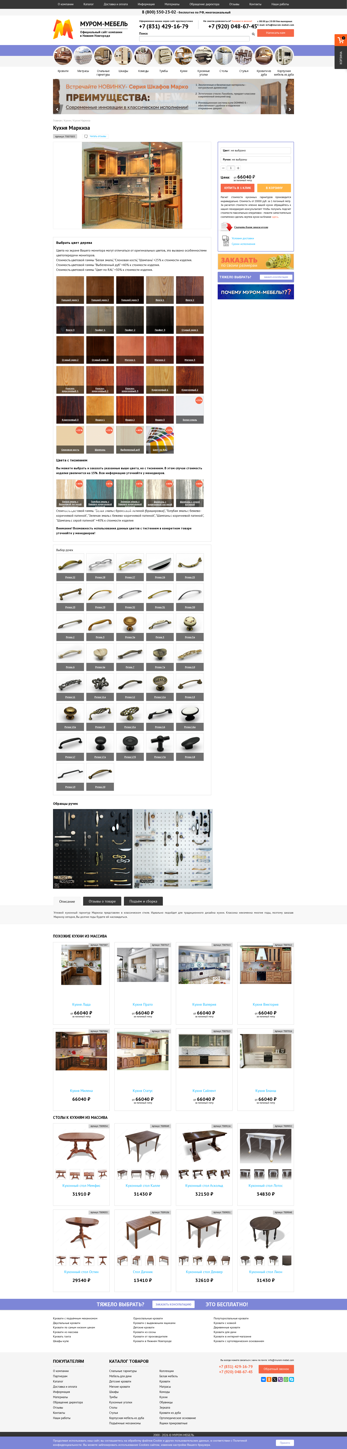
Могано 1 (130, 359)
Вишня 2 (130, 419)
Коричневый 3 (70, 419)
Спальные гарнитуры (123, 1371)
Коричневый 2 (190, 389)
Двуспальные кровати (66, 1323)
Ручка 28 (100, 577)
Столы (113, 1407)
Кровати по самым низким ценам (74, 1327)
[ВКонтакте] (263, 1379)
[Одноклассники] (269, 1379)
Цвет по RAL (160, 449)
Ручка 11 (70, 696)
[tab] (67, 901)
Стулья (113, 1413)
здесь (275, 217)
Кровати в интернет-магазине (232, 1336)
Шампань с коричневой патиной (160, 503)
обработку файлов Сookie (145, 1440)
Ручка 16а (190, 726)
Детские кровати (143, 1327)
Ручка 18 (190, 756)
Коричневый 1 (160, 389)
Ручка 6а (100, 667)
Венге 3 (70, 329)
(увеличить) (70, 304)
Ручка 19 (70, 786)
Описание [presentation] (67, 901)
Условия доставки (243, 238)
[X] (274, 1379)
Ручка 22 (70, 577)
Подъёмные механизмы (125, 1423)
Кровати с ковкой (225, 1323)
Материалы (172, 4)
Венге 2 (190, 299)
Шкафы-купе (61, 1341)
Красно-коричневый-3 (130, 389)
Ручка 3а (130, 637)
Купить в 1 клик (237, 188)
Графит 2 (130, 329)
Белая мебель (168, 1376)
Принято (285, 1442)
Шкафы (114, 1392)
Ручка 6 (70, 667)
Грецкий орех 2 (100, 299)
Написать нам (275, 33)
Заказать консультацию (276, 277)
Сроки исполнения (243, 244)
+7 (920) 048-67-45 (232, 26)
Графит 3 (160, 329)
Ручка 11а (100, 696)
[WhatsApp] (286, 1379)
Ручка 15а (130, 726)
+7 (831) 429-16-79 (163, 26)
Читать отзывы (98, 136)
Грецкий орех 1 (70, 299)
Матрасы (165, 1386)
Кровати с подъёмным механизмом (75, 1318)
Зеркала (164, 1407)
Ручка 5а (190, 637)
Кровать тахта (62, 1336)
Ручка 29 (100, 607)
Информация (146, 4)
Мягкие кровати (119, 1386)
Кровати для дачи (225, 1332)
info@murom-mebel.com (281, 1360)
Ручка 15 (100, 726)
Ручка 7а (160, 667)
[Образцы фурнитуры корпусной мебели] (93, 849)
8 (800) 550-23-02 (159, 12)
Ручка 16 (160, 726)
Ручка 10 (190, 667)
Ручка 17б (130, 756)
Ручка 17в (160, 756)
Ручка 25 (190, 577)
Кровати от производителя (150, 1336)
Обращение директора (204, 4)
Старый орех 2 (70, 359)
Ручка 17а (100, 756)
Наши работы (280, 4)
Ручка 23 (70, 607)
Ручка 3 (100, 637)
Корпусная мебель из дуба (126, 1418)
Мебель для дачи (120, 1376)
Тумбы (113, 1397)
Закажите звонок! (242, 21)
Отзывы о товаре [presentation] (102, 901)
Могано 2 (160, 359)
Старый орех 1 (190, 329)
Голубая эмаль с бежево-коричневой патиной (100, 504)
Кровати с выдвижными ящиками (154, 1323)
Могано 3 (190, 359)
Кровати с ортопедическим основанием (239, 1341)
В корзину (274, 188)
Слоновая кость (70, 449)
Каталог (89, 4)
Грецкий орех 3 (130, 299)
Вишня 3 (160, 419)
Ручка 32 (130, 607)
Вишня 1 (100, 419)
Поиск (143, 33)
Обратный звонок (276, 1369)
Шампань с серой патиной (190, 503)
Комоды (164, 1392)
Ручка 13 (190, 696)
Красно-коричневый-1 (70, 389)
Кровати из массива (65, 1332)
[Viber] (280, 1379)
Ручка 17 (70, 756)
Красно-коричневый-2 (100, 389)
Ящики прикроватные (173, 1423)
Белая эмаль (190, 419)
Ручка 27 (130, 577)
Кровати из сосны (144, 1332)
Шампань (100, 449)
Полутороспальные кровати (231, 1318)
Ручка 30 (190, 607)
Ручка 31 (160, 607)
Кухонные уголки (120, 1402)
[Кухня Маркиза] (132, 185)
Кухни (67, 120)
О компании (65, 4)
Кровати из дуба (170, 1413)
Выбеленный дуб (130, 449)
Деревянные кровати (227, 1327)
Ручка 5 (160, 637)
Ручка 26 (160, 577)
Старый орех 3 (100, 359)
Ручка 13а (70, 726)
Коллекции (166, 1371)
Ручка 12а (160, 696)
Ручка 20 (100, 786)
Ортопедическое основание (177, 1418)
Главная (57, 120)
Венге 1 (160, 299)
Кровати (164, 1381)
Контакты (255, 4)
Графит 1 (100, 329)
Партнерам (60, 1376)
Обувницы (166, 1402)
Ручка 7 (130, 667)
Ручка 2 (70, 637)
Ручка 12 (130, 696)
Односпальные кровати (148, 1318)
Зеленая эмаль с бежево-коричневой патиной (130, 504)
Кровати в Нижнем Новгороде (152, 1341)
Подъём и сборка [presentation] (143, 901)
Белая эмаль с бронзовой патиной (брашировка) (70, 504)
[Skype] (291, 1379)
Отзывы (234, 4)
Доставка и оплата (116, 4)
